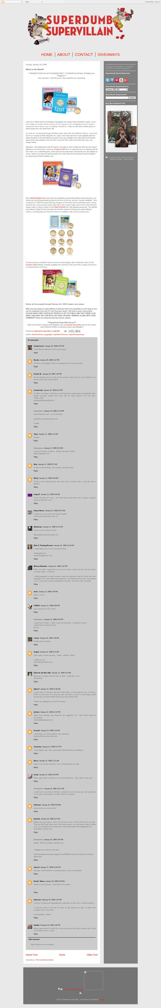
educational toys (38, 334)
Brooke (36, 360)
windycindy (38, 390)
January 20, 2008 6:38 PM (54, 346)
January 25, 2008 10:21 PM (54, 789)
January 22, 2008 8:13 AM (49, 652)
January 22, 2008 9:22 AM (61, 673)
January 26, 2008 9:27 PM (50, 819)
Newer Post (31, 955)
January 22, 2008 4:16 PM (50, 730)
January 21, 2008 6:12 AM (48, 434)
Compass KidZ (59, 149)
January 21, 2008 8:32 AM (53, 448)
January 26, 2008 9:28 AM (51, 805)
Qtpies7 (37, 689)
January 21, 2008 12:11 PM (53, 527)
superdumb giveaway (76, 334)
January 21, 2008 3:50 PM (48, 592)
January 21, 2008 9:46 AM (50, 494)
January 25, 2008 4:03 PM (48, 775)
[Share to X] (74, 331)
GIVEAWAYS (109, 54)
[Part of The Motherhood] (93, 989)
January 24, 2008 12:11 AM (49, 761)
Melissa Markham (40, 566)
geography (48, 334)
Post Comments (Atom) (44, 960)
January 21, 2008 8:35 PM (53, 619)
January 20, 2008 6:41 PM (49, 360)
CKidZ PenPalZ (59, 207)
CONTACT (84, 54)
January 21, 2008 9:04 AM (48, 478)
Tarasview (37, 747)
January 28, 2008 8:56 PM (55, 881)
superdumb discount (60, 334)
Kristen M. (38, 374)
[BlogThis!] (72, 331)
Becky (36, 478)
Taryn (36, 434)
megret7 (37, 494)
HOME (47, 54)
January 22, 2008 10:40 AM (50, 689)
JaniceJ (37, 867)
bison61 (37, 730)
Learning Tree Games (73, 325)
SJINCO (37, 606)
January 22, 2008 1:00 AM (49, 638)
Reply (36, 353)
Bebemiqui (38, 527)
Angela (36, 652)
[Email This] (69, 331)
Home (62, 955)
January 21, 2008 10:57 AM (55, 511)
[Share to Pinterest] (79, 331)
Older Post (92, 955)
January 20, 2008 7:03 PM (52, 374)
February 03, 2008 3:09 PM (50, 925)
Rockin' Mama (39, 881)
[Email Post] (65, 331)
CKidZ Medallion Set (37, 198)
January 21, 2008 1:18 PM (57, 566)
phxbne (36, 712)
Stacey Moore (39, 511)
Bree (35, 464)
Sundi (36, 775)
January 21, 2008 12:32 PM (64, 545)
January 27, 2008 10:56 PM (50, 867)
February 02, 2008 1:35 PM (52, 900)
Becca (36, 761)
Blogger (102, 999)
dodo (36, 592)
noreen (36, 638)
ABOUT (63, 54)
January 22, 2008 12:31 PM (50, 712)
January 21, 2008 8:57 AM (47, 464)
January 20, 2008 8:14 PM (53, 390)
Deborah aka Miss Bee (42, 673)
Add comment (34, 939)
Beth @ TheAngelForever (43, 545)
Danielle (37, 819)
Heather (37, 925)
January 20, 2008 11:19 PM (54, 411)
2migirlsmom (39, 346)
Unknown (37, 805)
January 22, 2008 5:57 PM (51, 747)
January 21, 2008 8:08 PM (50, 606)
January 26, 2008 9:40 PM (53, 840)
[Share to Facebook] (77, 331)
